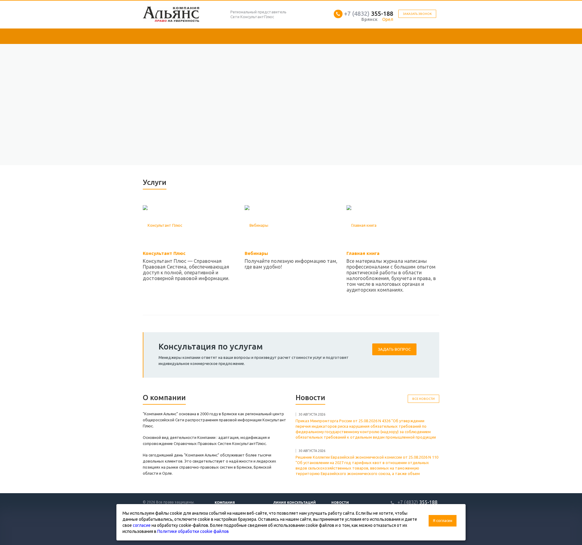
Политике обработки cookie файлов (193, 531)
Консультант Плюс (164, 253)
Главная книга (363, 253)
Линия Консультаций (294, 502)
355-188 (368, 13)
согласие (142, 525)
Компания (225, 502)
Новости (340, 502)
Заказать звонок (417, 13)
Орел (387, 19)
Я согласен (442, 520)
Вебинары (256, 253)
